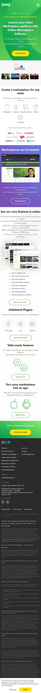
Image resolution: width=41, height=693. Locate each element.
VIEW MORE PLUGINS (20, 338)
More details (20, 377)
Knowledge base (28, 454)
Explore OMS (20, 53)
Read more (12, 689)
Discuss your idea (20, 432)
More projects (20, 201)
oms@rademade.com (8, 478)
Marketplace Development (9, 460)
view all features (19, 302)
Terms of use (17, 509)
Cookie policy (28, 509)
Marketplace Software (8, 467)
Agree (25, 689)
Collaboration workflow (8, 457)
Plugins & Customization (9, 454)
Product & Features (7, 451)
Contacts (24, 451)
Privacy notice (5, 509)
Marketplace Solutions (8, 464)
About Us (24, 448)
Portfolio (4, 448)
